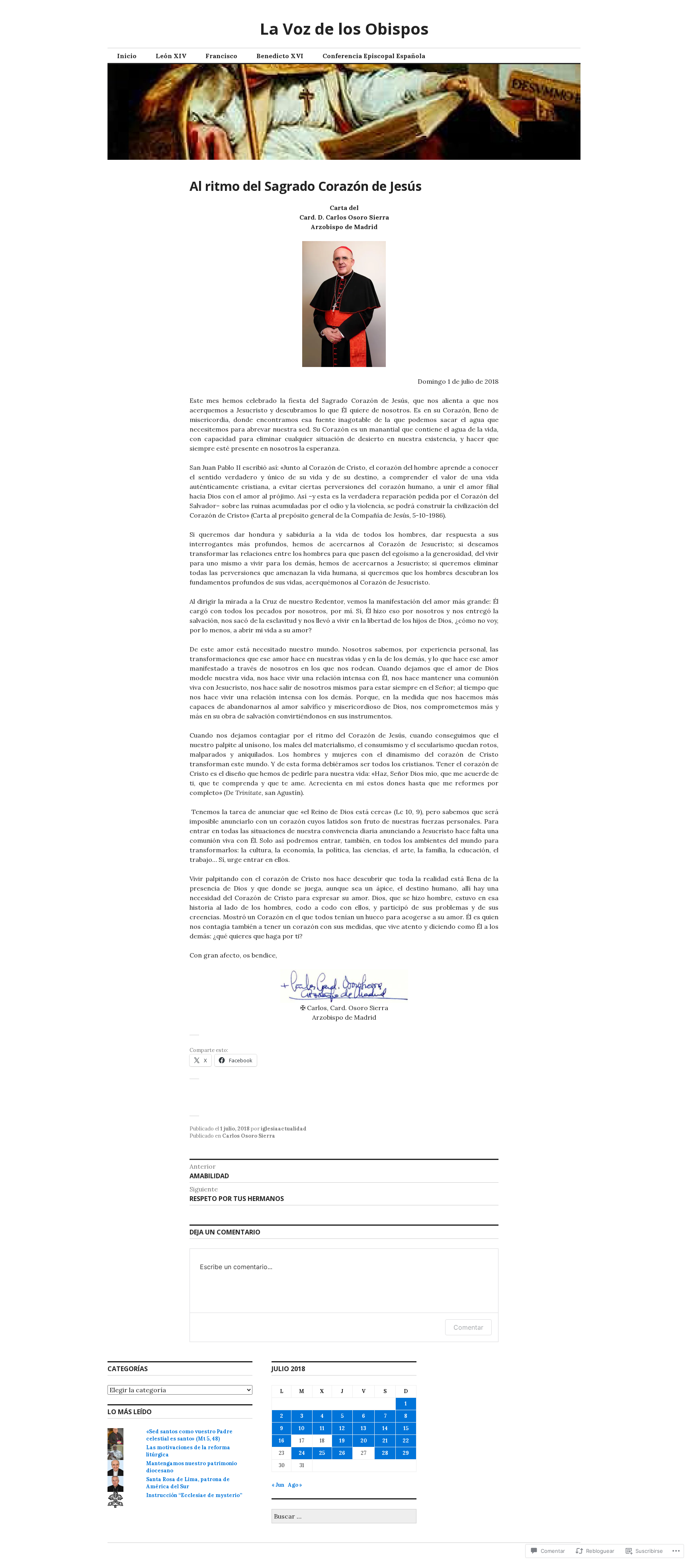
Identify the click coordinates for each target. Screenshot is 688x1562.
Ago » (295, 1485)
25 (322, 1453)
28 (385, 1453)
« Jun (278, 1485)
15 (405, 1428)
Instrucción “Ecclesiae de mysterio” (194, 1495)
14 (385, 1428)
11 (322, 1428)
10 (302, 1428)
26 (342, 1453)
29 (406, 1453)
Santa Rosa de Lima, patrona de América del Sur (188, 1483)
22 (406, 1440)
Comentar (468, 1327)
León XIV (171, 56)
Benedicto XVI (279, 56)
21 (385, 1440)
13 (363, 1428)
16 (281, 1440)
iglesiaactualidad (284, 1128)
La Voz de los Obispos (344, 28)
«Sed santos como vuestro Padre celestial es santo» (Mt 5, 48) (189, 1435)
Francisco (221, 56)
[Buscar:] (344, 1516)
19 (342, 1440)
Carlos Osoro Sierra (248, 1135)
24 (302, 1453)
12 (342, 1428)
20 (363, 1440)
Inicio (127, 56)
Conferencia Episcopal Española (373, 56)
